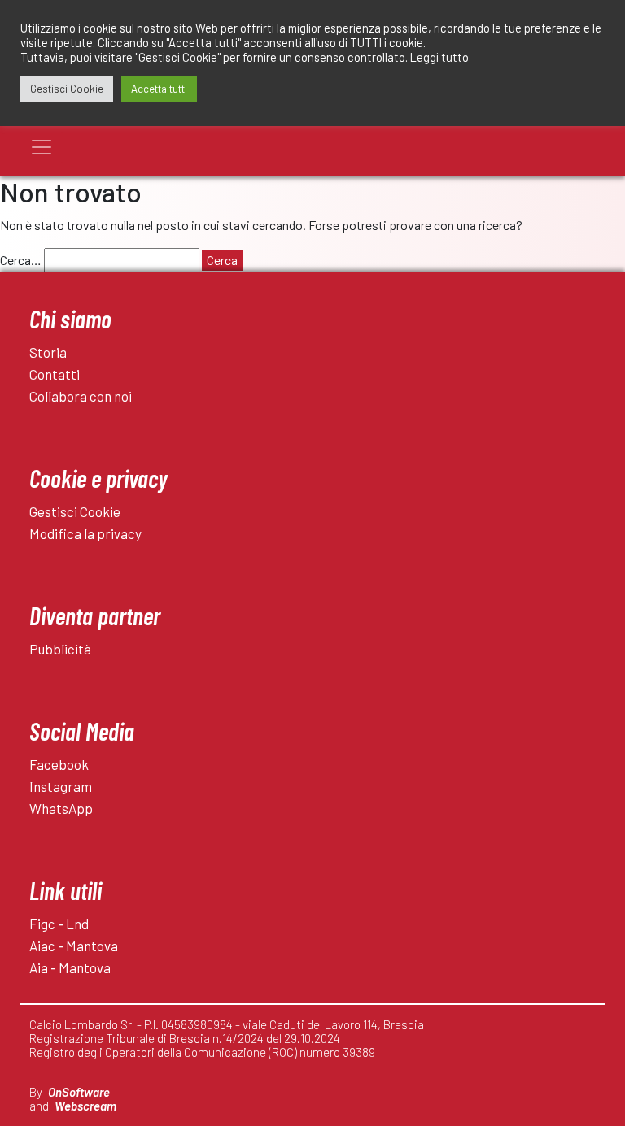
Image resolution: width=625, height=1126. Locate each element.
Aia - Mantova (70, 967)
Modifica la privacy (85, 533)
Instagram (60, 786)
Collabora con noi (80, 396)
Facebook (59, 764)
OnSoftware (79, 1092)
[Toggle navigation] (41, 147)
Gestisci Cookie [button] (66, 88)
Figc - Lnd (59, 923)
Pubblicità (60, 649)
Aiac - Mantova (73, 945)
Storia (48, 352)
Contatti (54, 374)
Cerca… (21, 259)
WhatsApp (61, 808)
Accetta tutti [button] (159, 88)
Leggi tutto (439, 57)
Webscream (85, 1105)
